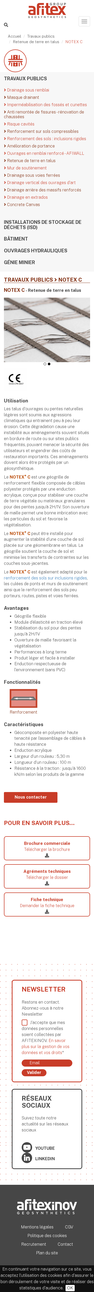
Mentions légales (37, 1227)
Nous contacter (31, 797)
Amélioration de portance (30, 146)
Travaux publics (41, 36)
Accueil (14, 36)
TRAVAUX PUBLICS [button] (25, 78)
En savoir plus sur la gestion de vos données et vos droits (45, 1046)
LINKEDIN (44, 1158)
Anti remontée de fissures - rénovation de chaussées (44, 114)
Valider (34, 1072)
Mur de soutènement (26, 168)
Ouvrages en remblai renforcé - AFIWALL (45, 153)
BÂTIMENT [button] (16, 239)
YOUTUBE (44, 1148)
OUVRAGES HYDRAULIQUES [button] (35, 250)
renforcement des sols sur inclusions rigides (45, 578)
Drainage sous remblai (27, 90)
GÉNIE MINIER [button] (19, 262)
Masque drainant (22, 97)
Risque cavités (20, 124)
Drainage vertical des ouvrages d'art (41, 182)
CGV (69, 1227)
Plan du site (47, 1252)
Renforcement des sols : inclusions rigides (46, 138)
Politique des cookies (47, 1235)
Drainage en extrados (27, 197)
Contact (65, 1244)
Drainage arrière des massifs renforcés (43, 189)
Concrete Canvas (23, 204)
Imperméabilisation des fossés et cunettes (46, 104)
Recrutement (33, 1244)
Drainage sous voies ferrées (33, 175)
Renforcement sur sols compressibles (42, 131)
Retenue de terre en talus (36, 41)
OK (70, 1287)
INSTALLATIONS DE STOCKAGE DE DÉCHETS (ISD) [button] (42, 225)
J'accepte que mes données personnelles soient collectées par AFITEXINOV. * (45, 1037)
